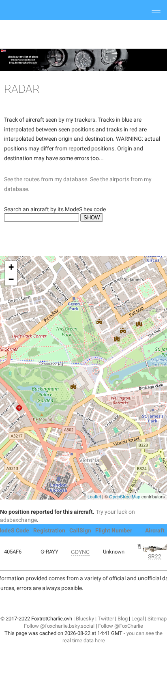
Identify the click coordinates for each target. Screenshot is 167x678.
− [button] (11, 279)
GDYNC (80, 552)
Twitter (106, 619)
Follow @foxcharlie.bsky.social (59, 626)
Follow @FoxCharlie (120, 626)
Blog (123, 619)
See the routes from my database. (46, 179)
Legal (137, 619)
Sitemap (157, 619)
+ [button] (11, 267)
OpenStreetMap (124, 496)
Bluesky (85, 619)
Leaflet (94, 496)
